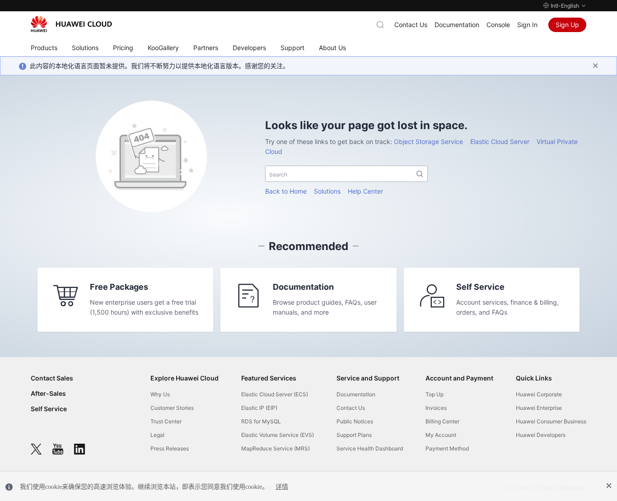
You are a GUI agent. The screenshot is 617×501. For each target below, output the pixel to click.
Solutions (327, 191)
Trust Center (166, 421)
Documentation (457, 24)
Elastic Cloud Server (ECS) (274, 394)
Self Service (49, 409)
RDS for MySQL (261, 421)
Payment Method (447, 448)
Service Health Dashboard (370, 448)
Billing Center (442, 421)
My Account (440, 434)
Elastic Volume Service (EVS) (277, 434)
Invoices (436, 407)
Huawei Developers (541, 434)
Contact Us (410, 24)
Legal (157, 434)
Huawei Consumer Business (551, 421)
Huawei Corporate (539, 394)
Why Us (160, 394)
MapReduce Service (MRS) (275, 448)
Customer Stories (172, 407)
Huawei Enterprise (539, 407)
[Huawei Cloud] (71, 24)
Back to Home (286, 191)
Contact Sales (52, 378)
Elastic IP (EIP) (259, 407)
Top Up (434, 394)
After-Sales (48, 393)
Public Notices (355, 421)
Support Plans (354, 434)
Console (498, 24)
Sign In (527, 24)
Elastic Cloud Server (499, 141)
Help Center (365, 191)
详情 (282, 486)
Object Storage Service (428, 141)
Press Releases (169, 448)
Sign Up (567, 24)
